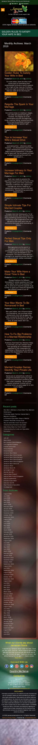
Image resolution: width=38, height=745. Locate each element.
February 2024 (8, 553)
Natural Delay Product (10, 474)
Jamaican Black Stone (10, 453)
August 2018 (7, 606)
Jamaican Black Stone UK (11, 463)
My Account (24, 3)
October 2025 (8, 515)
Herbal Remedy (8, 448)
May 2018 (7, 613)
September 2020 (9, 570)
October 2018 (8, 602)
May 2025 (7, 525)
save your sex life (9, 483)
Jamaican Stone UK (9, 468)
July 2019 (6, 583)
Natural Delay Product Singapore (13, 476)
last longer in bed (9, 470)
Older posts (8, 400)
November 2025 (8, 513)
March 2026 (7, 504)
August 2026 (8, 494)
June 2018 (7, 611)
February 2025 (8, 532)
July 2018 (6, 608)
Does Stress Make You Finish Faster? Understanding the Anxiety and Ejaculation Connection (16, 429)
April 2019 (7, 589)
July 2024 (6, 543)
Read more (18, 658)
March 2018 (7, 617)
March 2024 (7, 551)
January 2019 (8, 596)
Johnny (28, 78)
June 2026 (7, 498)
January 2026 (8, 508)
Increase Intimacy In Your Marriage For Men (18, 171)
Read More (10, 94)
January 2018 (8, 621)
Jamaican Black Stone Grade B (13, 459)
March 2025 (7, 530)
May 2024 (7, 547)
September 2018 (9, 604)
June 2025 (7, 523)
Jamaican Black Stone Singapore (13, 461)
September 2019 (9, 579)
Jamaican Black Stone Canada (13, 455)
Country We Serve (19, 671)
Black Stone (7, 440)
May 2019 (7, 587)
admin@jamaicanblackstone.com (20, 688)
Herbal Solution (8, 451)
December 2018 (8, 598)
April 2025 (7, 528)
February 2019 (8, 594)
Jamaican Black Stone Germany (13, 457)
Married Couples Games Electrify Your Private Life (18, 368)
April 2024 (7, 549)
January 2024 (8, 555)
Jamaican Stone (8, 466)
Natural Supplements (10, 478)
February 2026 (8, 506)
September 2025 (9, 517)
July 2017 (6, 632)
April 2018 (7, 615)
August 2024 (7, 540)
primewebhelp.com (30, 717)
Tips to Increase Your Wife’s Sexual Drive (16, 138)
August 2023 (8, 566)
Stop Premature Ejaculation (12, 485)
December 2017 (8, 623)
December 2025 (8, 511)
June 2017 (7, 634)
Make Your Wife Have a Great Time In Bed (17, 273)
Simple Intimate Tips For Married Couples (18, 206)
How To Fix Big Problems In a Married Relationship (18, 335)
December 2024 (8, 536)
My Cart (14, 3)
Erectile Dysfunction (10, 446)
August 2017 (7, 630)
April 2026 (7, 502)
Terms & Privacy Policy (9, 717)
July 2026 (7, 496)
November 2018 (8, 600)
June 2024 (7, 545)
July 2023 (7, 568)
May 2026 (7, 500)
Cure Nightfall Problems (11, 444)
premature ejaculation (10, 480)
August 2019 (7, 581)
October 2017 (8, 625)
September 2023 (9, 564)
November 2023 (8, 560)
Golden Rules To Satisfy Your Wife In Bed (17, 74)
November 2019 (8, 574)
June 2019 (7, 585)
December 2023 (8, 557)
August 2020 (8, 572)
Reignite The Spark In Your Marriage (19, 105)
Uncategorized (17, 97)
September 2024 (9, 538)
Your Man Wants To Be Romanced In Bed (17, 304)
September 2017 (9, 628)
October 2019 (8, 577)
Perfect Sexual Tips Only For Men (18, 239)
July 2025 (7, 521)
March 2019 (7, 591)
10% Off (6, 438)
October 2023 (8, 562)
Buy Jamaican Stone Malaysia (12, 442)
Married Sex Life (8, 472)
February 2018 (8, 619)
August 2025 (8, 519)
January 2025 (8, 534)
